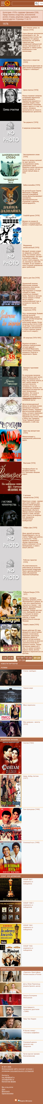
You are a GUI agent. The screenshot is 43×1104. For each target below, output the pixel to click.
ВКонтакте (6, 1091)
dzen (3, 1089)
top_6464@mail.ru (8, 1077)
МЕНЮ (3, 5)
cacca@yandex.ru (8, 1079)
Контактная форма (9, 1081)
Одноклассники (7, 1093)
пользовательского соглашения (22, 1071)
